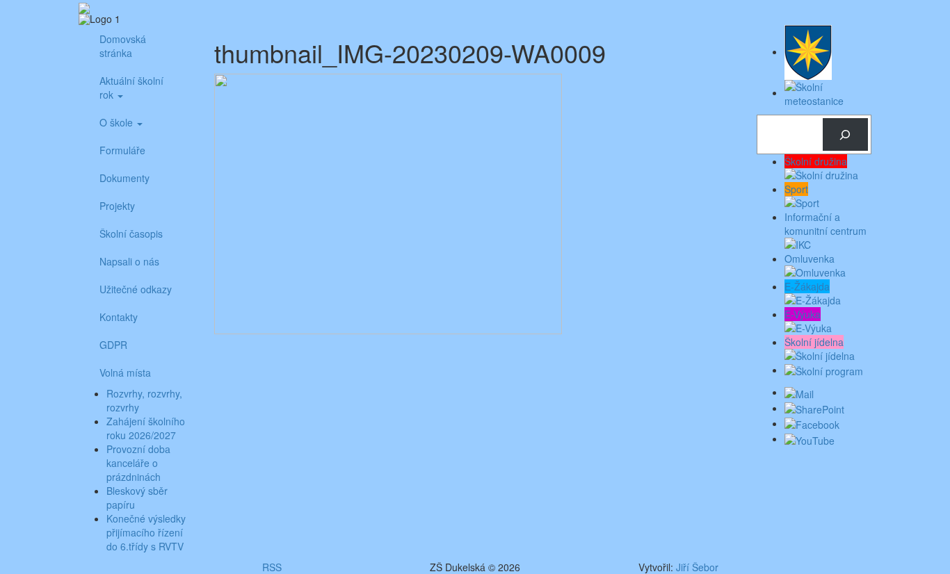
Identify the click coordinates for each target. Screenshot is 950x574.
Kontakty (118, 317)
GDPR (113, 345)
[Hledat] (845, 134)
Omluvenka (809, 258)
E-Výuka (802, 314)
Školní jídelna (814, 342)
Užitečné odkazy (135, 289)
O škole (117, 122)
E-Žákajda (807, 286)
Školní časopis (131, 233)
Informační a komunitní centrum (825, 224)
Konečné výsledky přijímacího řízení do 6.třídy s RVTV (146, 532)
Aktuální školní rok (131, 87)
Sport (796, 189)
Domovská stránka (122, 46)
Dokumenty (124, 178)
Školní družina (815, 161)
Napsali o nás (129, 261)
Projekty (117, 206)
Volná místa (125, 372)
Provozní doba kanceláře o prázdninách (138, 463)
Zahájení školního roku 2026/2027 (145, 428)
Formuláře (122, 150)
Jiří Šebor (697, 567)
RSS (272, 567)
